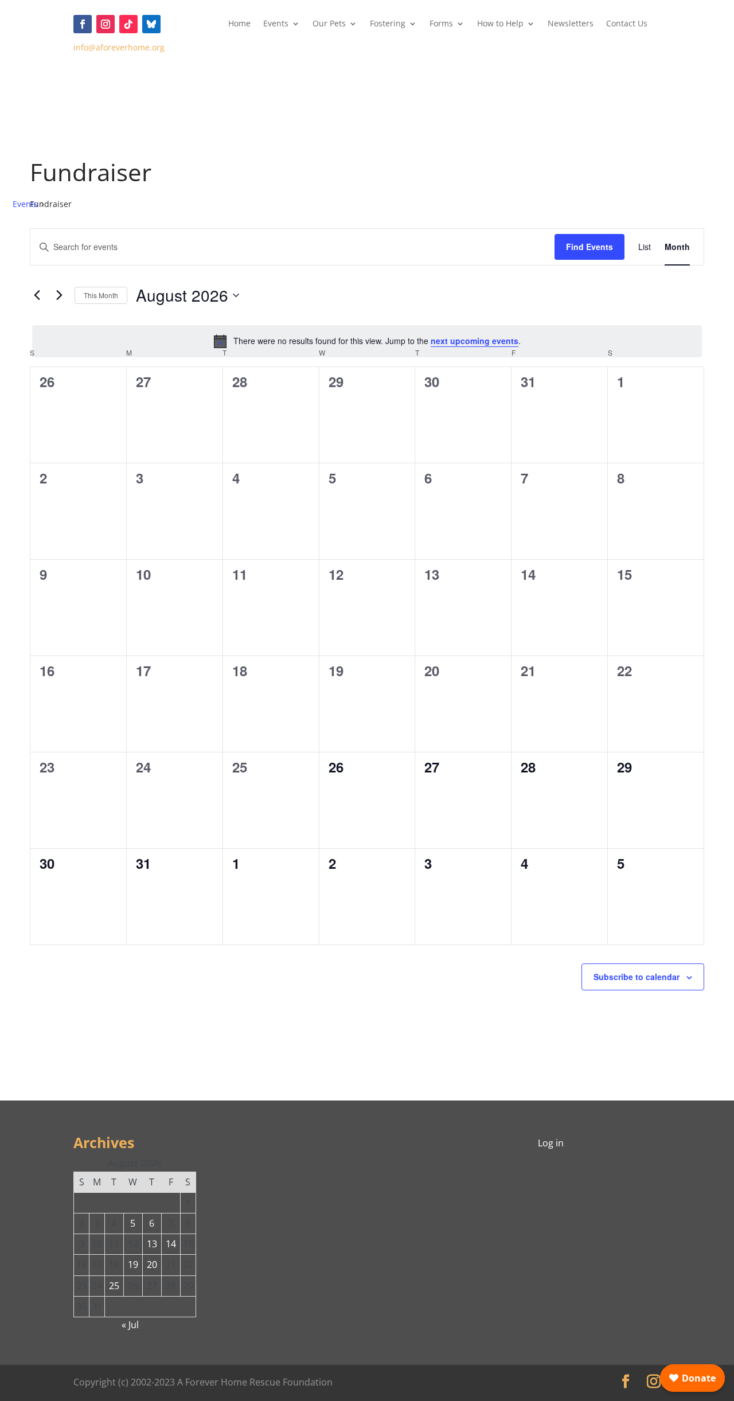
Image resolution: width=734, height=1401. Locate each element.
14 (171, 1244)
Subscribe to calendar (637, 976)
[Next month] (59, 295)
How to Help (500, 24)
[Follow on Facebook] (82, 24)
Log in (551, 1143)
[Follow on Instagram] (105, 24)
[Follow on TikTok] (128, 24)
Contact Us (626, 24)
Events (275, 24)
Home (239, 24)
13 (152, 1244)
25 (114, 1285)
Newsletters (571, 24)
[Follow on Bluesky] (151, 24)
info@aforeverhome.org (119, 47)
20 (152, 1264)
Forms (441, 24)
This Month (101, 295)
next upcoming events (474, 340)
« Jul (130, 1324)
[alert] (367, 341)
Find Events (589, 246)
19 (133, 1264)
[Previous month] (37, 295)
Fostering (387, 24)
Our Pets (329, 24)
